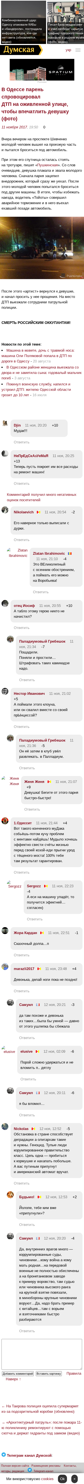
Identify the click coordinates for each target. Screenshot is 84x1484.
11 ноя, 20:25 (63, 456)
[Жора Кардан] (5, 933)
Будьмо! (26, 1197)
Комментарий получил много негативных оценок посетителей (41, 497)
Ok (62, 1479)
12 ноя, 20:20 (55, 1238)
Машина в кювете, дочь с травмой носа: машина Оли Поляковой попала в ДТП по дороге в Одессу (38, 355)
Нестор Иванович (29, 694)
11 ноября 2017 (14, 127)
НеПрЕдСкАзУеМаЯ (31, 456)
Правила (74, 1373)
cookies (47, 1479)
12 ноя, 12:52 (50, 1129)
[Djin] (5, 425)
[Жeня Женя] (10, 784)
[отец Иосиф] (5, 605)
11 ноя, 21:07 (66, 782)
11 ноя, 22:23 (62, 886)
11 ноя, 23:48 (56, 969)
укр (68, 50)
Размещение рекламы (45, 1465)
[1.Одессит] (5, 823)
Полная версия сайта (15, 1465)
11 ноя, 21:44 (47, 823)
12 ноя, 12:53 (56, 1197)
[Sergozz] (14, 886)
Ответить (22, 442)
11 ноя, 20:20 (36, 425)
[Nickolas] (5, 1129)
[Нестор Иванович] (5, 693)
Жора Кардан (25, 933)
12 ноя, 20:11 (54, 1093)
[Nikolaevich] (5, 512)
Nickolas (21, 1129)
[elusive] (8, 1051)
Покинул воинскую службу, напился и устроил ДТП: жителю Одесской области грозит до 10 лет (36, 389)
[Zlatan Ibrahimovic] (17, 555)
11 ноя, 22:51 (59, 933)
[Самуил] (10, 1004)
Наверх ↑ (13, 1379)
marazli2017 (24, 969)
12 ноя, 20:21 (55, 1005)
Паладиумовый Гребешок (42, 641)
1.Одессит (23, 823)
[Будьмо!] (10, 1197)
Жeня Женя (34, 782)
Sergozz (34, 886)
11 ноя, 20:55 (50, 606)
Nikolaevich (24, 512)
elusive (26, 1051)
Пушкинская (47, 165)
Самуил (26, 1005)
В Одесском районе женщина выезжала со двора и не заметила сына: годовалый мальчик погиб (41, 372)
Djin (17, 425)
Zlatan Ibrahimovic (49, 553)
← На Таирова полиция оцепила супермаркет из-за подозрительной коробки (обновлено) (40, 1409)
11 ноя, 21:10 (47, 559)
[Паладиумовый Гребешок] (10, 641)
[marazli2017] (5, 969)
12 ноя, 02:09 (54, 1051)
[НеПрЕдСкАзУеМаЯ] (5, 456)
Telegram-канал (43, 1471)
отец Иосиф (24, 606)
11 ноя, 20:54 (55, 512)
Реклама (42, 82)
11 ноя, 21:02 (60, 694)
